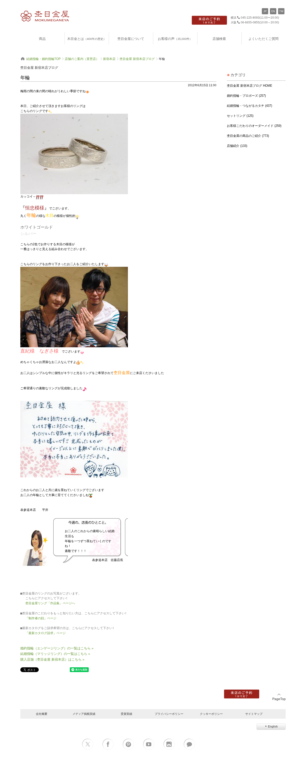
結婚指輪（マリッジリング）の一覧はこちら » (55, 654)
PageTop (279, 699)
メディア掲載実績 (83, 714)
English (273, 726)
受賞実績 (126, 714)
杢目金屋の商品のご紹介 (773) (248, 136)
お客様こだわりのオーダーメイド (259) (254, 126)
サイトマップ (253, 714)
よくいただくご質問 (263, 39)
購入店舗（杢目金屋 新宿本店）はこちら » (52, 659)
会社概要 (41, 714)
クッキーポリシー (211, 714)
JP (265, 11)
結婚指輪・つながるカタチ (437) (249, 105)
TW (281, 11)
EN (273, 11)
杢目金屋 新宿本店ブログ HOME (249, 85)
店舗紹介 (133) (237, 146)
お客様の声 (175, 39)
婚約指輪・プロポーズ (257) (246, 95)
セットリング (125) (240, 116)
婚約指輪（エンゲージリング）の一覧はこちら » (56, 648)
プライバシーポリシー (169, 714)
